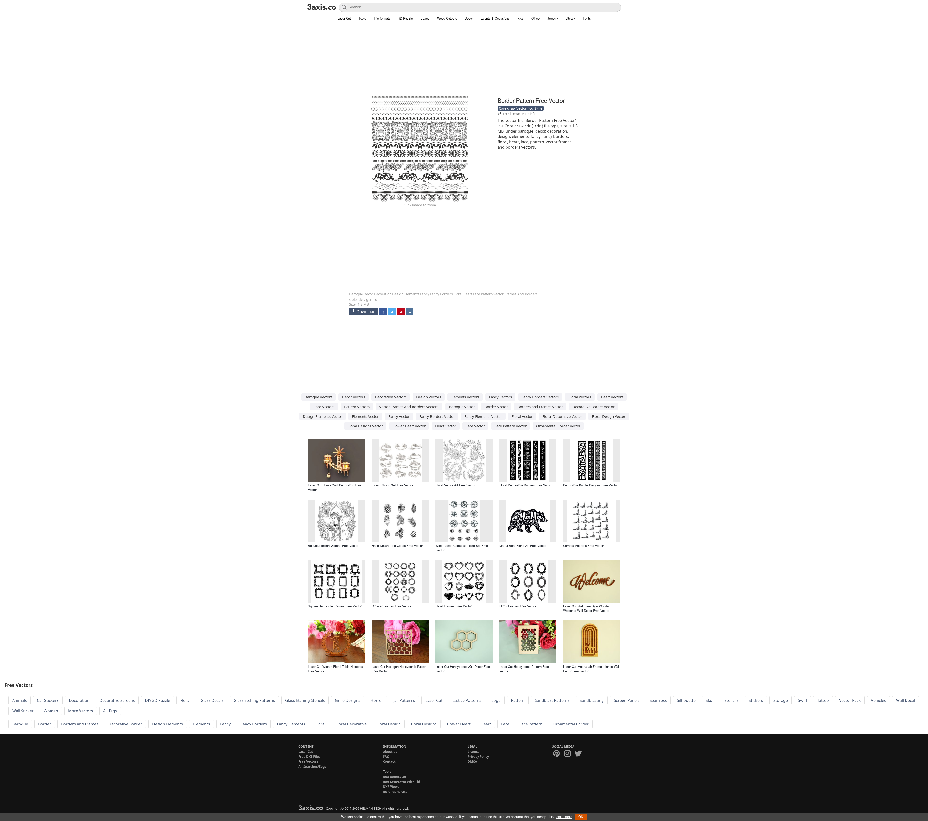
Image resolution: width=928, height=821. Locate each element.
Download (366, 311)
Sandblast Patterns (552, 700)
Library (570, 18)
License (473, 751)
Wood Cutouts (447, 18)
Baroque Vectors (318, 397)
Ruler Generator (396, 792)
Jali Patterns (404, 700)
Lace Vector (475, 426)
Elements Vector (365, 416)
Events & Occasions (495, 18)
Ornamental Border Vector (558, 426)
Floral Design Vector (608, 416)
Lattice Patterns (467, 700)
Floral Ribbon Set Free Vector (392, 485)
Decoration (383, 294)
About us (390, 751)
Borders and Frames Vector (540, 406)
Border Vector (496, 406)
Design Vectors (428, 397)
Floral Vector (522, 416)
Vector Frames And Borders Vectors (408, 406)
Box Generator (394, 777)
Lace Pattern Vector (510, 426)
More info (529, 114)
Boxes (424, 18)
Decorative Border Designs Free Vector (590, 485)
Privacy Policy (478, 756)
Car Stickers (48, 700)
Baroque (356, 294)
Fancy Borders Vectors (540, 397)
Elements (411, 294)
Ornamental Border (571, 724)
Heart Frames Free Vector (453, 606)
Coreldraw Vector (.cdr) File (520, 108)
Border (44, 724)
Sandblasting (592, 700)
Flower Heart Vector (409, 426)
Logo (496, 700)
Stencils (732, 700)
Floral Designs (424, 724)
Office (535, 18)
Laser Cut (344, 18)
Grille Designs (347, 700)
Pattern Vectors (357, 406)
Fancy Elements (291, 724)
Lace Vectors (324, 406)
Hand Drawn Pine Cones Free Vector (397, 545)
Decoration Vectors (390, 397)
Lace (476, 294)
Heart (467, 294)
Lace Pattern (531, 724)
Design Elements (167, 724)
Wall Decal (905, 700)
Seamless (658, 700)
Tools (362, 18)
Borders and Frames (79, 724)
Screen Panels (626, 700)
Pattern (487, 294)
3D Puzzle (405, 18)
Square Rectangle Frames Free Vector (335, 606)
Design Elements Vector (322, 416)
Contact (389, 761)
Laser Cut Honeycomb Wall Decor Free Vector (462, 668)
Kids (520, 18)
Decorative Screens (117, 700)
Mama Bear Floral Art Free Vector (522, 545)
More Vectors (80, 711)
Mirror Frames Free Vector (517, 606)
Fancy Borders (441, 294)
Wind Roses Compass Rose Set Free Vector (461, 547)
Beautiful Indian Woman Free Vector (333, 545)
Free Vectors (308, 761)
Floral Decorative (351, 724)
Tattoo (823, 700)
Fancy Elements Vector (483, 416)
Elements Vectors (465, 397)
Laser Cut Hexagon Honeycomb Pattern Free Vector (399, 668)
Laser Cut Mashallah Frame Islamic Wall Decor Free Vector (591, 668)
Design (398, 294)
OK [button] (580, 816)
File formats (382, 18)
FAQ (386, 756)
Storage (780, 700)
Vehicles (878, 700)
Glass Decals (212, 700)
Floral (458, 294)
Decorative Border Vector (594, 406)
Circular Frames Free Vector (391, 606)
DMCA (472, 761)
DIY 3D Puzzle (157, 700)
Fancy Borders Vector (437, 416)
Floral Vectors (579, 397)
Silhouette (686, 700)
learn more (564, 816)
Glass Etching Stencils (305, 700)
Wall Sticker (23, 711)
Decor (469, 18)
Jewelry (552, 18)
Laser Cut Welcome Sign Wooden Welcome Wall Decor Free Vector (586, 608)
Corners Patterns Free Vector (583, 545)
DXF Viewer (392, 786)
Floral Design (389, 724)
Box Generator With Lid (401, 782)
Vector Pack (850, 700)
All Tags (110, 711)
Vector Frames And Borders (515, 294)
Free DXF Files (309, 756)
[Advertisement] (464, 62)
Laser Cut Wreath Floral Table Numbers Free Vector (335, 668)
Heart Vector (445, 426)
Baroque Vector (462, 406)
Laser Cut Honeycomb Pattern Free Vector (524, 668)
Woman (51, 711)
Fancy (424, 294)
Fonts (587, 18)
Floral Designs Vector (365, 426)
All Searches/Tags (312, 766)
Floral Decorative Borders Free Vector (525, 485)
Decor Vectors (353, 397)
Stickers (756, 700)
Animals (19, 700)
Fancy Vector (399, 416)
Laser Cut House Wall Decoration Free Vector (334, 487)
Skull (710, 700)
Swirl (802, 700)
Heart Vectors (612, 397)
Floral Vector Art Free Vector (455, 485)
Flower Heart (459, 724)
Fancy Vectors (500, 397)
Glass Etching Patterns (254, 700)
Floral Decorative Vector (562, 416)
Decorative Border (125, 724)
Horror (376, 700)
